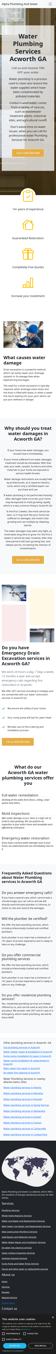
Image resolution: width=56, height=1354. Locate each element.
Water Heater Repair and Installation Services (24, 1242)
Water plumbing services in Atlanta (22, 1087)
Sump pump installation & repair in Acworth (27, 1056)
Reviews (5, 1292)
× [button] (53, 1317)
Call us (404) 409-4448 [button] (28, 153)
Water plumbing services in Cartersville (24, 1128)
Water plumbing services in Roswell (22, 1099)
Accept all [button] (14, 1345)
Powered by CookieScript (13, 1351)
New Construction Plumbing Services (19, 1231)
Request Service (9, 1297)
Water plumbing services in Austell (22, 1117)
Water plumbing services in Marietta (23, 1093)
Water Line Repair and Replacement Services (23, 1221)
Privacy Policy (8, 1303)
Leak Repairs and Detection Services (19, 1237)
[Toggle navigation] (50, 4)
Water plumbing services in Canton (22, 1122)
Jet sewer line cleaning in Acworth (21, 1072)
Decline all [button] (40, 1345)
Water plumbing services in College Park (25, 1134)
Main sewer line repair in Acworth (21, 1068)
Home (4, 1281)
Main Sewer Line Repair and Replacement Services (26, 1226)
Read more (26, 1329)
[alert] (28, 1334)
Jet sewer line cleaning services (17, 1247)
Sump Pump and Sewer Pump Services (20, 1263)
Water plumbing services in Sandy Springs (26, 1105)
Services (6, 1287)
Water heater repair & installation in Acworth (27, 1051)
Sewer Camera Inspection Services (18, 1253)
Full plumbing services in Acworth (21, 1047)
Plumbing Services (11, 1210)
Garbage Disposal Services (14, 1258)
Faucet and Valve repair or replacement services (25, 1269)
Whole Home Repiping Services (17, 1215)
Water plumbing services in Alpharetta (24, 1111)
